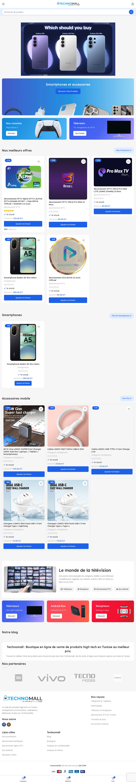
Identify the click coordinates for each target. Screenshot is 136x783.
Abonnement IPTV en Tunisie (103, 715)
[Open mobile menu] (3, 4)
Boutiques (51, 741)
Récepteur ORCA (9, 754)
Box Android (7, 750)
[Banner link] (68, 96)
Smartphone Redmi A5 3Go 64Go (20, 277)
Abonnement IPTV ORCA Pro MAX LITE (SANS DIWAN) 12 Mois (110, 190)
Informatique (96, 705)
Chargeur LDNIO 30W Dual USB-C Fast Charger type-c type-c (66, 524)
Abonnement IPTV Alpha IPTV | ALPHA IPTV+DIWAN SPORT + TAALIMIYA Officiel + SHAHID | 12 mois (23, 201)
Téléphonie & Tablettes (101, 701)
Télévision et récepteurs (101, 710)
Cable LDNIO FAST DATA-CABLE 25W (65, 449)
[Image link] (22, 699)
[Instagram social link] (9, 725)
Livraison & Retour (55, 750)
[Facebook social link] (4, 725)
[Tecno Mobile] (84, 677)
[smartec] (117, 677)
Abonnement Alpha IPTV (12, 745)
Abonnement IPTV (12, 207)
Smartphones (10, 281)
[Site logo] (68, 3)
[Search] (131, 12)
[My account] (132, 4)
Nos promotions (9, 736)
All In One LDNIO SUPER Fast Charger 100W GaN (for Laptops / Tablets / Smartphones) (22, 451)
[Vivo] (51, 677)
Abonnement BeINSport (12, 741)
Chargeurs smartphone (13, 457)
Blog (49, 736)
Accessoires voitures (100, 724)
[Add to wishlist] (38, 161)
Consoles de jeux (98, 719)
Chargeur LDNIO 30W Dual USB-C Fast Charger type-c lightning (22, 524)
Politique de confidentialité (58, 745)
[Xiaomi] (18, 677)
